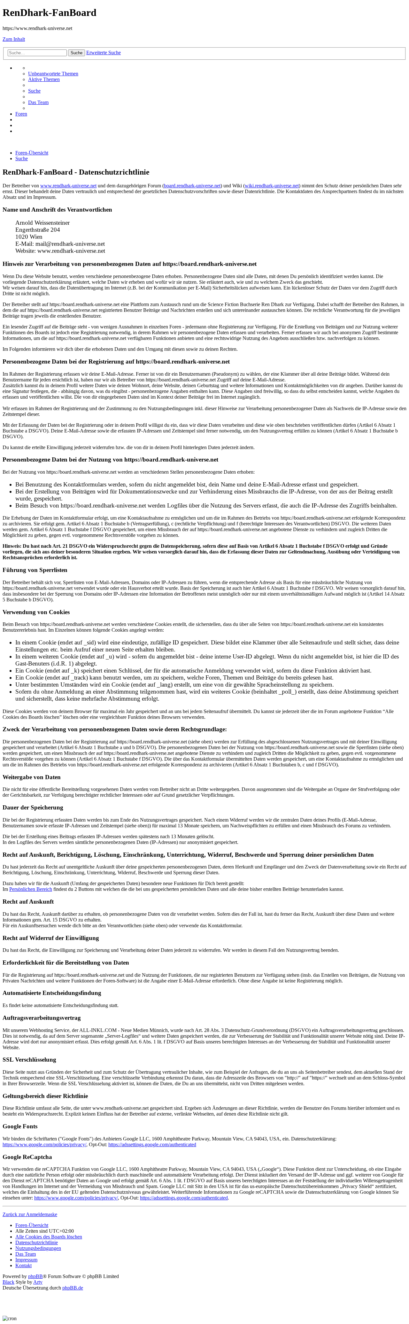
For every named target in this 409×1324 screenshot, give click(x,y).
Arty (37, 1282)
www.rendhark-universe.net (68, 185)
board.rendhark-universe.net (192, 185)
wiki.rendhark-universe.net (272, 185)
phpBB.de (72, 1287)
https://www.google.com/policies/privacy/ (44, 1144)
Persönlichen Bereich (30, 889)
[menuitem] (53, 73)
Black (8, 1282)
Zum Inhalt (14, 39)
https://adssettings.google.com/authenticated (152, 1144)
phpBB (35, 1276)
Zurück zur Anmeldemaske (30, 1214)
